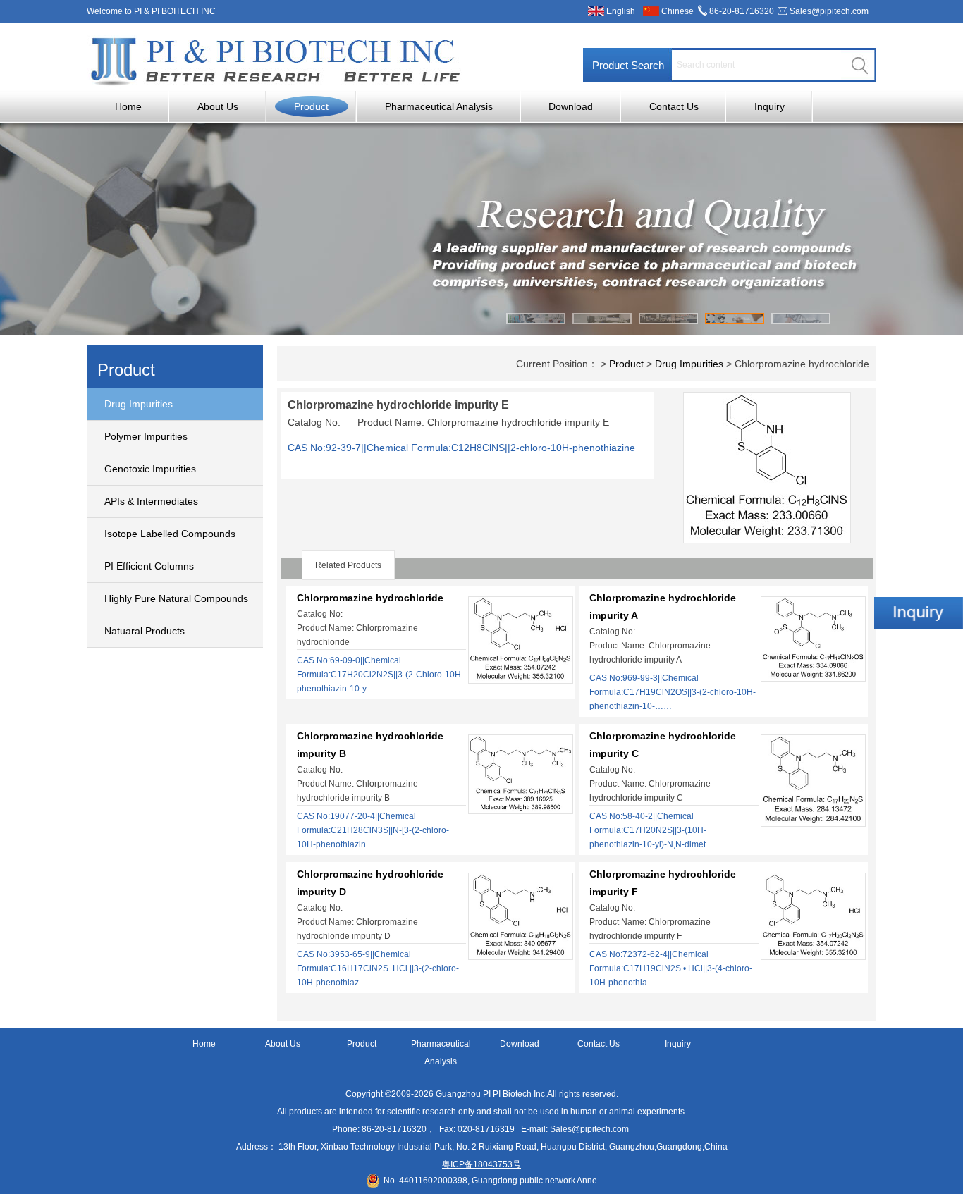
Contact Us (674, 106)
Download (570, 106)
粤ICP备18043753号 (481, 1164)
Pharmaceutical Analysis (439, 106)
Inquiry (769, 106)
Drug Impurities (138, 404)
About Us (217, 106)
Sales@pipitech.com (829, 11)
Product (311, 106)
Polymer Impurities (146, 436)
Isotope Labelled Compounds (169, 533)
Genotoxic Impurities (150, 468)
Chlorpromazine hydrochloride (370, 597)
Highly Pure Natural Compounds (176, 598)
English (620, 11)
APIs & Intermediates (151, 501)
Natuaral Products (144, 630)
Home (128, 106)
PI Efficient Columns (149, 566)
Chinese (677, 11)
